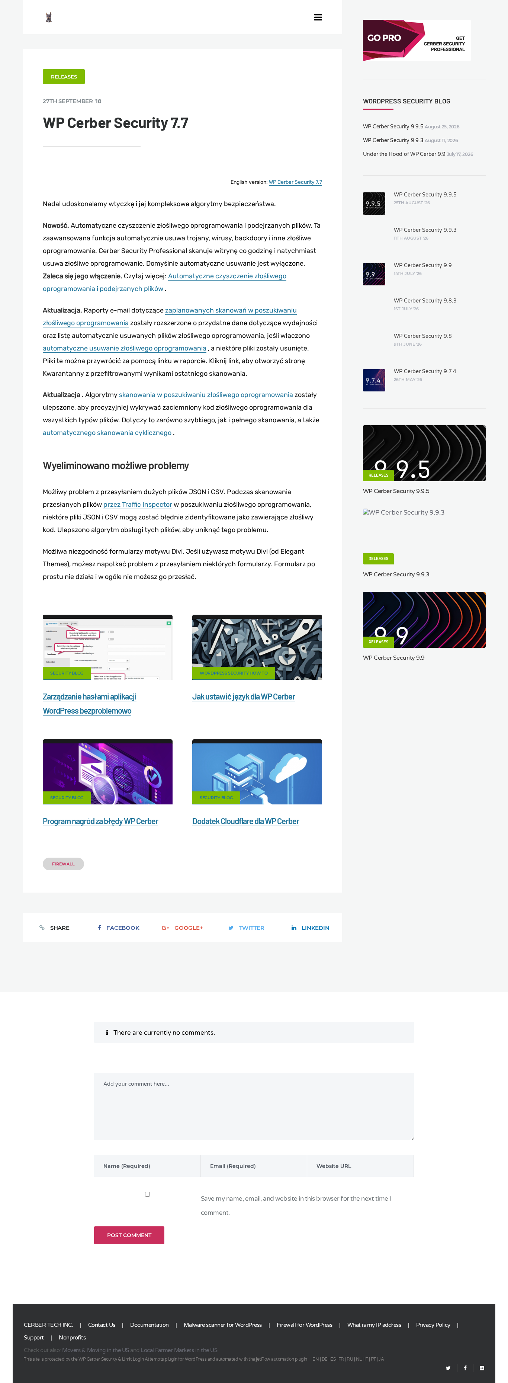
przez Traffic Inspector (137, 504)
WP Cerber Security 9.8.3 (425, 301)
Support (34, 1337)
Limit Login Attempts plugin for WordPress (164, 1359)
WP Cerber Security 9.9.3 (393, 140)
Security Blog (66, 673)
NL (359, 1359)
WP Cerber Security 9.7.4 (425, 371)
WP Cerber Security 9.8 (423, 336)
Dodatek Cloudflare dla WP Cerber (245, 821)
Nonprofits (72, 1337)
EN (315, 1359)
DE (325, 1359)
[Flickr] (478, 1368)
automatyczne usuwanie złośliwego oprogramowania (124, 348)
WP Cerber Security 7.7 (295, 182)
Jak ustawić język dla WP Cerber (243, 696)
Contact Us (101, 1325)
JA (381, 1359)
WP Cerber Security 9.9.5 (393, 127)
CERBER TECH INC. (48, 1325)
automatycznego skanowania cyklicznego (107, 433)
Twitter (251, 927)
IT (366, 1359)
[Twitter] (448, 1368)
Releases (64, 77)
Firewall (63, 864)
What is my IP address (374, 1325)
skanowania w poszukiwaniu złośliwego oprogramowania (206, 395)
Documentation (149, 1325)
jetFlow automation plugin (281, 1359)
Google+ (188, 927)
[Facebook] (465, 1368)
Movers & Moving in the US (95, 1350)
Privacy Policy (433, 1325)
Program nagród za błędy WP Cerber (100, 821)
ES (332, 1359)
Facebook (122, 927)
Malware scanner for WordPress (223, 1325)
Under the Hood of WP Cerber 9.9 (404, 154)
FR (341, 1359)
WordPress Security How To (234, 673)
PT (373, 1359)
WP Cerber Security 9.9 (423, 265)
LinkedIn (315, 927)
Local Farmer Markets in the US (179, 1350)
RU (350, 1359)
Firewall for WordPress (304, 1325)
